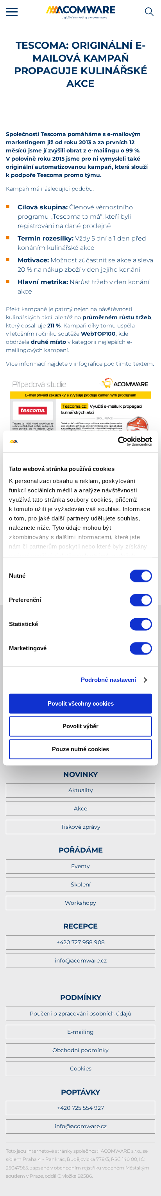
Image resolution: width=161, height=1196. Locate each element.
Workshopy (80, 902)
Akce (80, 808)
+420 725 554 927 (80, 1107)
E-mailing (80, 1031)
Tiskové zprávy (80, 826)
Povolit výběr (80, 726)
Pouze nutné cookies (80, 749)
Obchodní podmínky (80, 1050)
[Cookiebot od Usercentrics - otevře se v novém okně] (118, 441)
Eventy (80, 866)
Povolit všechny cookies (81, 703)
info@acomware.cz (81, 960)
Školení (81, 884)
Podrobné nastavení (108, 679)
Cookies (80, 1068)
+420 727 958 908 (81, 942)
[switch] (141, 600)
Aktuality (80, 790)
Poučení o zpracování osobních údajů (80, 1013)
